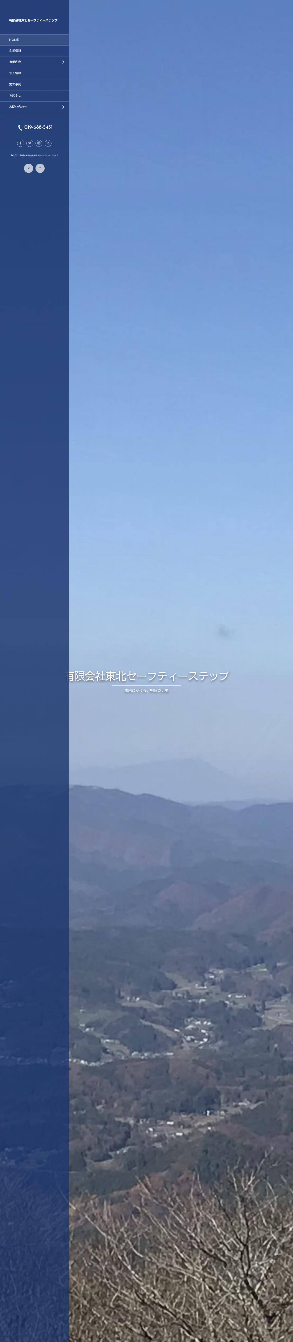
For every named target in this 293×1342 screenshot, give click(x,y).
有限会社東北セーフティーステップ (33, 20)
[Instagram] (38, 143)
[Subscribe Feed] (48, 143)
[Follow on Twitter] (29, 143)
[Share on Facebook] (20, 143)
